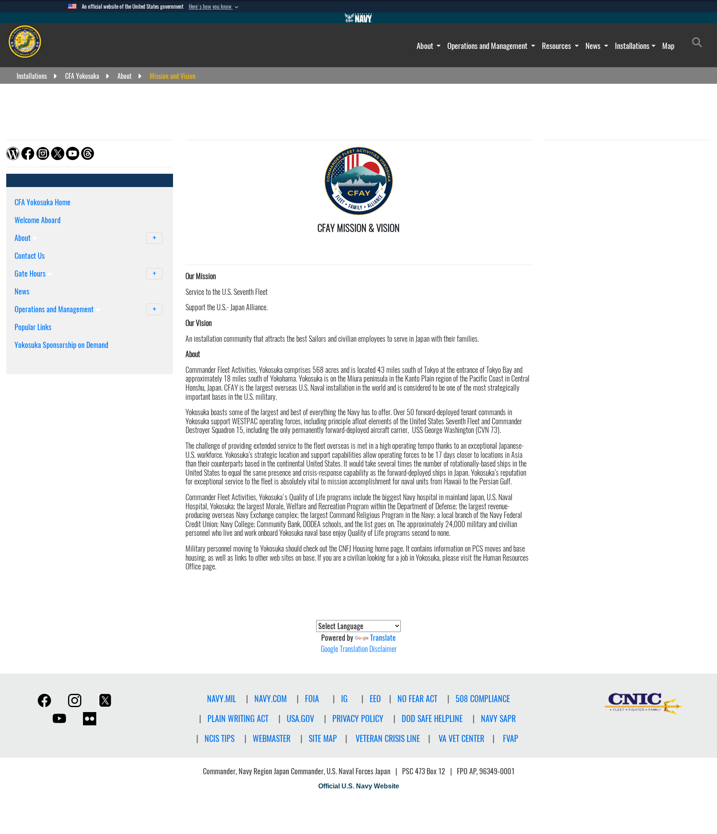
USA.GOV (300, 718)
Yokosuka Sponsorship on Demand (61, 345)
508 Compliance (483, 698)
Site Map (323, 738)
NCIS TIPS (219, 738)
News (593, 45)
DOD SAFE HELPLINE (432, 718)
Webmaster (271, 738)
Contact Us (30, 255)
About (426, 45)
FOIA (312, 698)
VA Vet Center (461, 738)
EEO (375, 698)
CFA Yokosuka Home (43, 202)
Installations (632, 45)
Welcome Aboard (38, 220)
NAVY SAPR (498, 718)
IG (344, 698)
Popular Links (33, 327)
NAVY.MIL (221, 698)
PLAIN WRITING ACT (237, 718)
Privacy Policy (357, 718)
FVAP (510, 738)
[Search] (58, 359)
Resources (557, 45)
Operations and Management (488, 45)
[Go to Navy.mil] (358, 17)
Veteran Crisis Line (388, 738)
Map (668, 45)
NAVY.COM (270, 698)
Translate (383, 637)
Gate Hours (31, 273)
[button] (214, 6)
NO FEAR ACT (417, 698)
